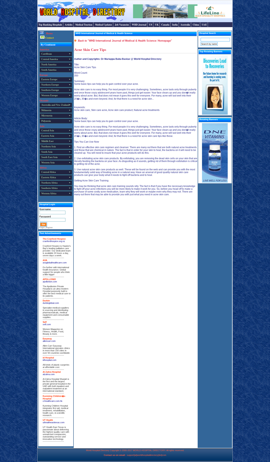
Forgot (41, 227)
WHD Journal (139, 24)
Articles (69, 24)
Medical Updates (103, 24)
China (196, 24)
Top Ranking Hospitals (50, 24)
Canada (165, 24)
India (175, 24)
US (150, 24)
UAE (204, 24)
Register (49, 227)
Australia (185, 24)
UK (157, 24)
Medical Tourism (83, 24)
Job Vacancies (122, 24)
